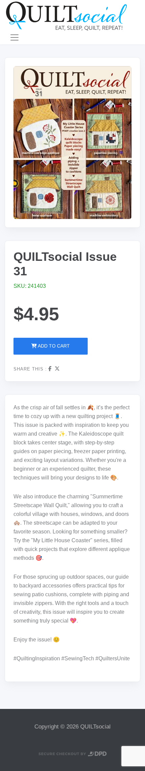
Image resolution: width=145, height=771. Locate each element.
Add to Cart (53, 346)
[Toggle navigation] (14, 37)
